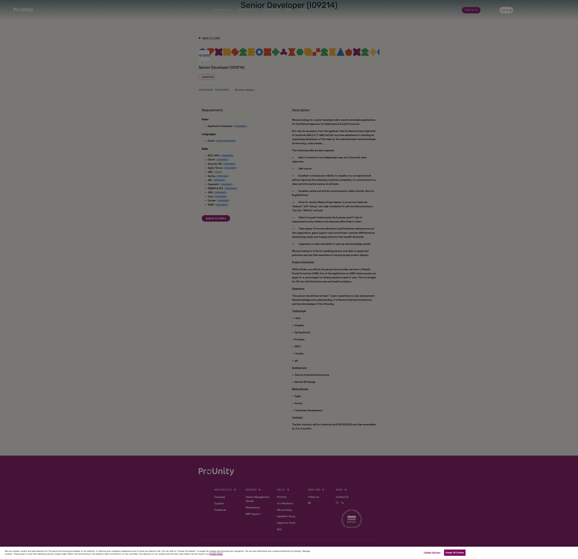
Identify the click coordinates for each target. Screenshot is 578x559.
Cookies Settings (432, 552)
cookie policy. (216, 554)
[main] (289, 553)
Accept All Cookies (455, 552)
